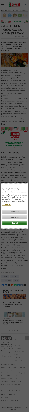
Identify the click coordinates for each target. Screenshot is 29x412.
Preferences (14, 212)
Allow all (14, 223)
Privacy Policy (6, 204)
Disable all (14, 217)
